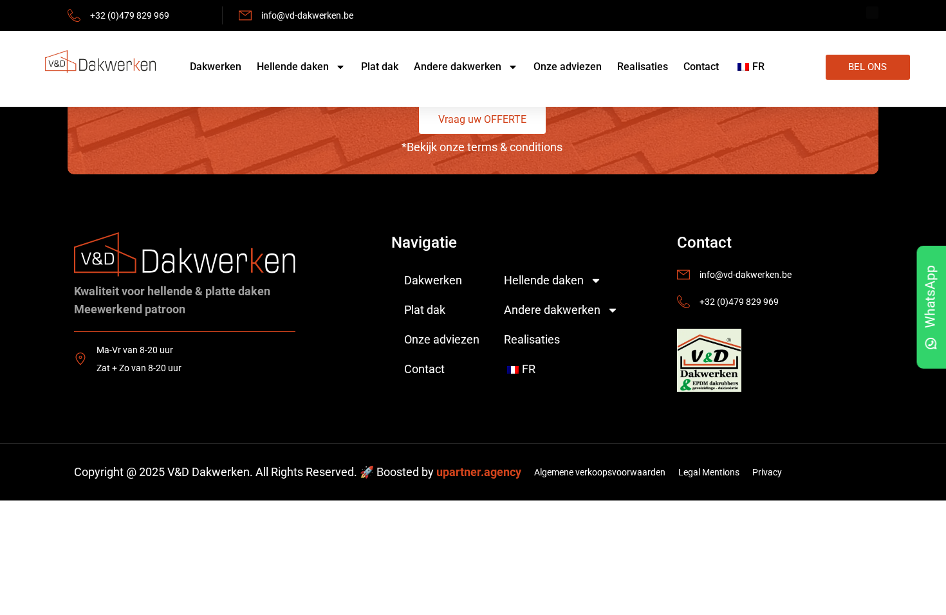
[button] (482, 119)
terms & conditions (514, 147)
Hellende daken (293, 66)
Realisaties (642, 66)
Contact (701, 66)
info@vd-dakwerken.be (307, 15)
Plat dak (379, 66)
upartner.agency (478, 472)
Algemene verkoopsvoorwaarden (599, 472)
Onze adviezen (567, 66)
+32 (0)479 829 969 (129, 15)
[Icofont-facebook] (872, 12)
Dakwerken (215, 66)
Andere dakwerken (457, 66)
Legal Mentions (708, 472)
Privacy (767, 472)
